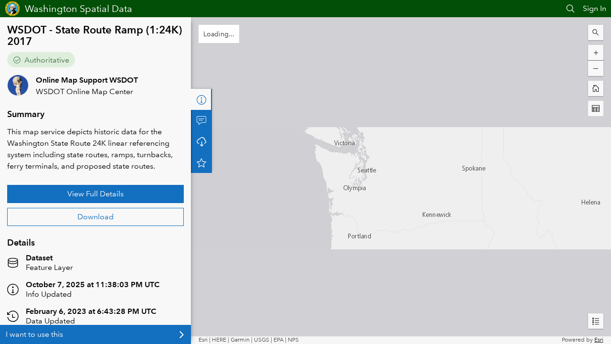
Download (95, 216)
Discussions (201, 120)
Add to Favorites (201, 162)
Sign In (594, 8)
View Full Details (95, 193)
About (201, 99)
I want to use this (34, 334)
